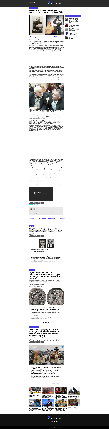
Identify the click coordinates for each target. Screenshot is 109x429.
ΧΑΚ (34, 208)
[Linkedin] (35, 203)
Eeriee (60, 427)
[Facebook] (30, 203)
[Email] (39, 203)
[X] (31, 203)
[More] (43, 203)
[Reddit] (33, 203)
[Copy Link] (41, 203)
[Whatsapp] (36, 203)
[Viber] (38, 203)
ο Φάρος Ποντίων (50, 47)
